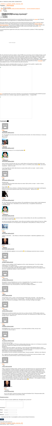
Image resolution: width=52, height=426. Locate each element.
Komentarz (3, 407)
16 (0, 10)
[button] (9, 5)
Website (2, 414)
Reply (3, 130)
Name (1, 409)
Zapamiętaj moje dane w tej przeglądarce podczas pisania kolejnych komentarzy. (18, 416)
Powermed (40, 60)
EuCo (1, 93)
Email (1, 412)
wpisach (36, 19)
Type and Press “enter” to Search (7, 424)
